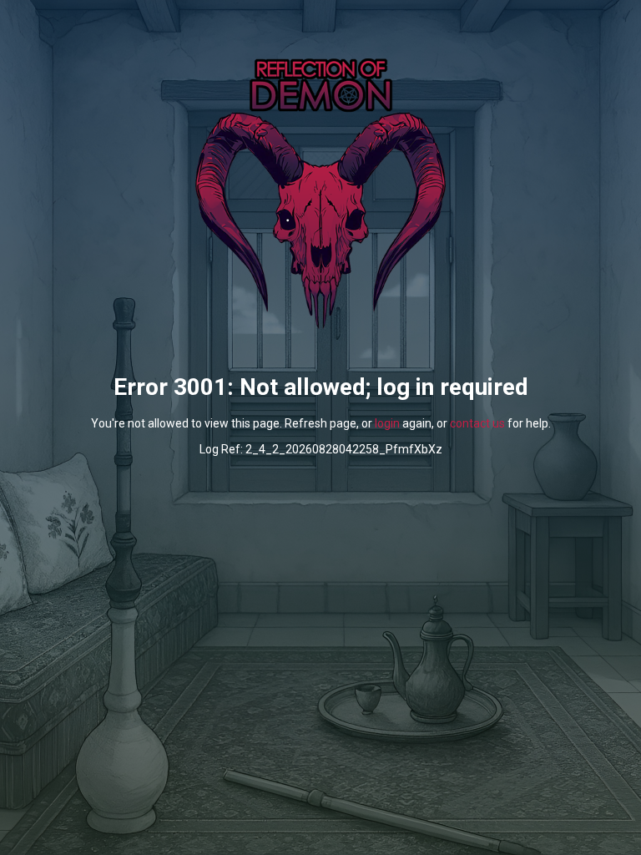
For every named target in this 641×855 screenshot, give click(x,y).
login (387, 423)
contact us (477, 423)
